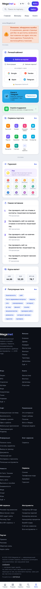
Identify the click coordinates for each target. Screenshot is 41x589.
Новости (3, 469)
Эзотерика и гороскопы (9, 459)
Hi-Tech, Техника (6, 473)
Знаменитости (5, 486)
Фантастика (26, 348)
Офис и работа (5, 422)
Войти (35, 4)
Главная (7, 16)
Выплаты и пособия (7, 483)
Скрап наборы (27, 416)
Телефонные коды (29, 475)
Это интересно (27, 413)
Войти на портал (21, 59)
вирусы (32, 299)
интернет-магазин (24, 315)
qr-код (8, 307)
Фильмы (17, 16)
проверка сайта (26, 311)
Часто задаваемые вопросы (16, 299)
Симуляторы (4, 392)
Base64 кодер (27, 523)
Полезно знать (5, 442)
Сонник (25, 472)
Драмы (24, 341)
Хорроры (3, 398)
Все (35, 118)
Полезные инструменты (9, 462)
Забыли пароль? (31, 64)
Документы (4, 452)
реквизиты (9, 315)
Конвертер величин (29, 516)
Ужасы (24, 354)
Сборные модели (28, 426)
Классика (25, 385)
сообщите (6, 564)
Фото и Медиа (27, 422)
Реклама (3, 543)
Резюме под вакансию (8, 510)
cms (7, 303)
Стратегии (4, 382)
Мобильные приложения (9, 426)
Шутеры (3, 385)
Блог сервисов (27, 438)
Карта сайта (4, 549)
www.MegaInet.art (8, 23)
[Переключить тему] (28, 3)
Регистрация (11, 64)
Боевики (25, 338)
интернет (30, 303)
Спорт (2, 493)
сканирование (18, 303)
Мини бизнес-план (7, 513)
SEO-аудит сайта (6, 516)
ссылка (26, 307)
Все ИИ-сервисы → (7, 523)
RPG (1, 379)
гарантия (9, 319)
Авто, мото (4, 480)
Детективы (26, 361)
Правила (3, 539)
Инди (2, 389)
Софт (2, 408)
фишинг (17, 307)
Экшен (2, 375)
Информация (5, 438)
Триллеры (26, 358)
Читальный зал (5, 456)
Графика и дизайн (6, 419)
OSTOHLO (16, 577)
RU (23, 4)
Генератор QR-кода (29, 510)
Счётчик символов (29, 526)
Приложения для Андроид (6, 430)
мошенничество (11, 311)
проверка (19, 319)
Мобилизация (5, 476)
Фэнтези (25, 351)
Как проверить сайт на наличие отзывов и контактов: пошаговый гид (22, 223)
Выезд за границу (7, 449)
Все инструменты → (29, 529)
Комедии (25, 345)
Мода (2, 490)
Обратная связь (6, 546)
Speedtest (25, 479)
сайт (21, 295)
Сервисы (25, 442)
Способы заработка (7, 446)
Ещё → (24, 364)
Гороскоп (25, 482)
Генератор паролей (29, 513)
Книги (35, 16)
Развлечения (27, 408)
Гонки (2, 395)
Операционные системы (9, 413)
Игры (27, 16)
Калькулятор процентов (31, 519)
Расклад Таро (5, 519)
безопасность (11, 295)
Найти (33, 9)
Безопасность (5, 416)
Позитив (25, 419)
